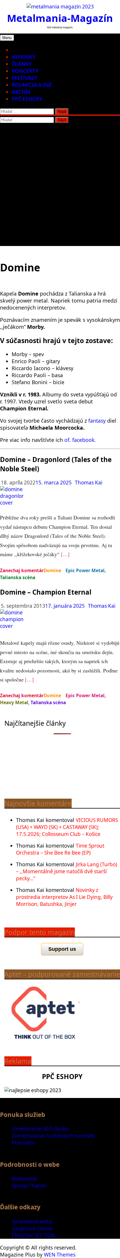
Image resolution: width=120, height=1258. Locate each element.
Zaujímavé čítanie (32, 1228)
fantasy (96, 420)
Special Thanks (29, 1185)
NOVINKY (24, 57)
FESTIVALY (24, 78)
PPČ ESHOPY (27, 99)
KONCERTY (25, 71)
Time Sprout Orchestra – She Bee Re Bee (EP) (60, 849)
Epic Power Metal (85, 570)
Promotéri (23, 1142)
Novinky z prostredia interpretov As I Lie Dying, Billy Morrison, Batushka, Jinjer (64, 897)
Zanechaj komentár (22, 570)
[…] (65, 554)
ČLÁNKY (22, 64)
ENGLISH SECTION (33, 1235)
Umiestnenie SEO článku (40, 1128)
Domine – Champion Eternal (45, 592)
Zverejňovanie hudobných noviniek (53, 1135)
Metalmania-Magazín (60, 18)
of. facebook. (80, 439)
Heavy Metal (14, 702)
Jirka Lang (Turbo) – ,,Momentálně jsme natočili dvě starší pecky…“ (66, 871)
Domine (52, 570)
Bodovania (24, 1178)
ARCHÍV (21, 92)
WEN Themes (59, 1254)
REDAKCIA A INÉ (32, 85)
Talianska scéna (17, 577)
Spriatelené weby (32, 1221)
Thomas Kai (88, 482)
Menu (7, 38)
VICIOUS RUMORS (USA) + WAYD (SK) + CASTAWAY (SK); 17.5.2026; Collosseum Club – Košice (67, 827)
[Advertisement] (60, 186)
